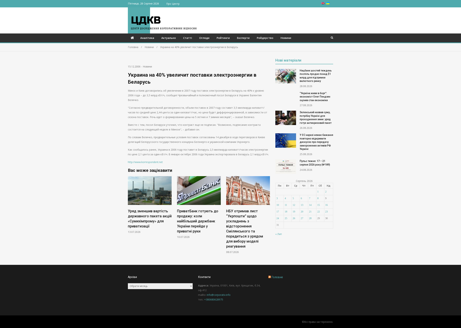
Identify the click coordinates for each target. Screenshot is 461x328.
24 (277, 218)
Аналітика (147, 38)
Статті (187, 38)
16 (326, 205)
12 (294, 205)
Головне (277, 277)
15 (318, 205)
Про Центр (173, 3)
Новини (286, 38)
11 (286, 205)
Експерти (243, 38)
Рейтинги (223, 38)
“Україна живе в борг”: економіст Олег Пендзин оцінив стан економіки (315, 97)
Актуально (168, 38)
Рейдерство (265, 38)
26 (294, 218)
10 (277, 205)
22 (318, 211)
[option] (149, 205)
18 (286, 211)
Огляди (204, 38)
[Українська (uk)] (328, 3)
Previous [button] (130, 217)
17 (277, 211)
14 (310, 205)
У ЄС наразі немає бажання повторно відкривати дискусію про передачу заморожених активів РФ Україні (316, 142)
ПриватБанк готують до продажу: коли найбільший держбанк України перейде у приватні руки (197, 221)
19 (294, 211)
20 (302, 211)
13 (302, 205)
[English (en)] (323, 3)
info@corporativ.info (218, 295)
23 (326, 211)
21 (310, 211)
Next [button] (267, 217)
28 (310, 218)
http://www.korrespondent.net (145, 162)
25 (286, 218)
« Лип (278, 234)
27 (302, 218)
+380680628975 (213, 299)
